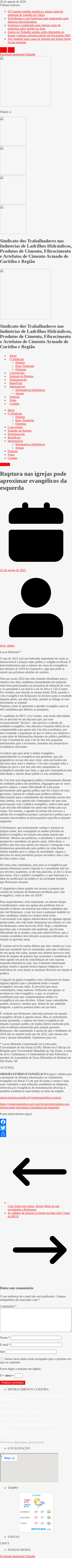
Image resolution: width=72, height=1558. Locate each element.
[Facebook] (36, 1122)
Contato (14, 403)
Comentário (8, 1306)
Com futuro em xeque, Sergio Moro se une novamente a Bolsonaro (34, 1207)
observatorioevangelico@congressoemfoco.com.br (30, 1097)
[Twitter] (36, 1128)
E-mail (5, 1344)
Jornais (19, 393)
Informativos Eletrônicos (30, 390)
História (20, 362)
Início (13, 355)
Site (2, 1351)
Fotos (13, 400)
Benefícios (16, 383)
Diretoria (20, 369)
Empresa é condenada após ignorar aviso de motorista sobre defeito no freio (34, 27)
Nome (5, 1337)
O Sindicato (17, 359)
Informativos (17, 386)
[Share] (36, 1134)
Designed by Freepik (36, 1442)
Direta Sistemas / (21, 1442)
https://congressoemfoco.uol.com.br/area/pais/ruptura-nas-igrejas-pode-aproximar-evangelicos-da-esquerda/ (35, 1105)
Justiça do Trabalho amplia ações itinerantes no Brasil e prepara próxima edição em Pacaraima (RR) (39, 33)
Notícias (15, 396)
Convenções (17, 372)
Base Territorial (24, 366)
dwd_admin (7, 645)
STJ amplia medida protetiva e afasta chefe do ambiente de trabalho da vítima (35, 13)
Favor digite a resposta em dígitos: (20, 1368)
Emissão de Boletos (21, 376)
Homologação (18, 379)
